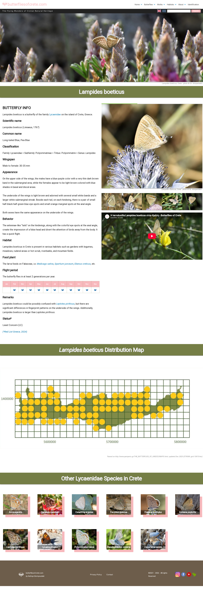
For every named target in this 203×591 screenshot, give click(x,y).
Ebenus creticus (82, 263)
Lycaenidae (55, 114)
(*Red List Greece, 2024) (15, 331)
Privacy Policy (96, 574)
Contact (109, 574)
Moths (160, 4)
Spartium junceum (64, 263)
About (180, 4)
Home (137, 4)
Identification (193, 4)
